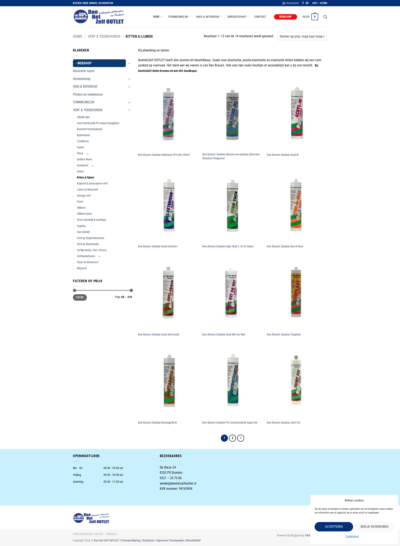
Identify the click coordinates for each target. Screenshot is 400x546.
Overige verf (84, 195)
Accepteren (334, 527)
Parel (80, 201)
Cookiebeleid (352, 536)
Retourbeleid (193, 540)
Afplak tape (83, 117)
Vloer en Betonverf (87, 262)
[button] (290, 3)
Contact (260, 17)
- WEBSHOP (83, 63)
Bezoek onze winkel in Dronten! (93, 3)
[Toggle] (129, 63)
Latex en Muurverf (87, 189)
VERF (156, 17)
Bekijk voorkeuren (375, 527)
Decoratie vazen (84, 71)
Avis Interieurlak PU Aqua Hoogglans (98, 123)
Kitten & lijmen (85, 177)
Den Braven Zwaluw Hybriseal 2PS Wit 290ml (164, 155)
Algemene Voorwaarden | (171, 540)
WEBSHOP (285, 17)
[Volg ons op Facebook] (303, 3)
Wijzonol (82, 268)
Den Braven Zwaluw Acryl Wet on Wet (223, 334)
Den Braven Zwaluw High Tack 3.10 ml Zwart (227, 246)
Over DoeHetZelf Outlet (88, 534)
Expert (80, 147)
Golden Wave (84, 159)
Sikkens (81, 207)
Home (77, 36)
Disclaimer (148, 540)
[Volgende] (240, 438)
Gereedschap (81, 79)
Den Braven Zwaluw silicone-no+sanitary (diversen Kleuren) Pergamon (231, 156)
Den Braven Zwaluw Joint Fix (283, 422)
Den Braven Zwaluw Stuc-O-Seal (285, 246)
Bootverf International (89, 129)
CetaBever (83, 141)
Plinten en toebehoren (88, 94)
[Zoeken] (325, 17)
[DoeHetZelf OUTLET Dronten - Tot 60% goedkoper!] (99, 17)
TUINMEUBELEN (178, 17)
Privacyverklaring (130, 540)
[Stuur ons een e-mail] (307, 3)
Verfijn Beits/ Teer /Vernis (91, 250)
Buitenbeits (83, 135)
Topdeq (81, 226)
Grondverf (82, 165)
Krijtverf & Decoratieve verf (92, 183)
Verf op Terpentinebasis (90, 238)
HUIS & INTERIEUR (207, 17)
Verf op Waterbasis (88, 244)
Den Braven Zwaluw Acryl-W (283, 155)
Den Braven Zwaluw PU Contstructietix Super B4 (229, 422)
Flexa (80, 153)
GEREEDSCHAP (237, 17)
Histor (80, 171)
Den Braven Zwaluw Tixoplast (284, 334)
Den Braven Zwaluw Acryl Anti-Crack (158, 334)
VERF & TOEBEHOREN (104, 36)
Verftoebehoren (86, 256)
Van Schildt (83, 232)
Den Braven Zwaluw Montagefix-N (157, 422)
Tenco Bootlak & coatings (91, 220)
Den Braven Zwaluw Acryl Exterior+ (158, 246)
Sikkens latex (84, 214)
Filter (80, 297)
